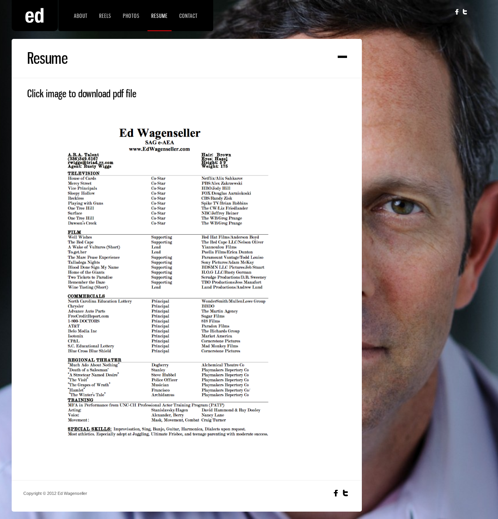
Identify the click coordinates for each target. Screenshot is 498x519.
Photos (131, 15)
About (81, 15)
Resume (159, 15)
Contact (188, 15)
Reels (105, 15)
